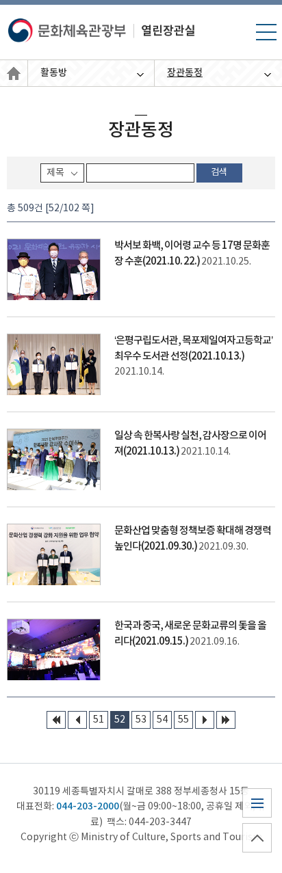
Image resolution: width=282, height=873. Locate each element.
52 (119, 719)
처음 (56, 720)
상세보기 (141, 269)
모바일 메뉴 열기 (266, 39)
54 (162, 719)
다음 (204, 720)
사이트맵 (256, 817)
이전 (77, 720)
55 (183, 719)
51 (98, 719)
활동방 (53, 73)
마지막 (225, 720)
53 (141, 719)
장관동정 (185, 73)
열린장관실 (13, 73)
